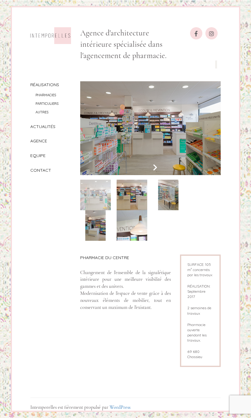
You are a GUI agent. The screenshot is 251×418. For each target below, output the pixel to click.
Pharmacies (46, 95)
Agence (38, 141)
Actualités (42, 126)
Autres (42, 112)
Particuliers (47, 103)
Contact (40, 170)
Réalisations (44, 84)
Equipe (38, 155)
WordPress (120, 407)
